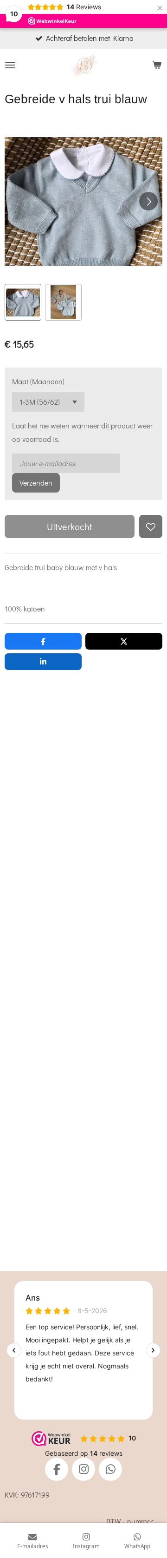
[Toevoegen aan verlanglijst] (150, 526)
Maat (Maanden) (38, 381)
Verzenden (35, 482)
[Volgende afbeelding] (148, 201)
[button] (23, 302)
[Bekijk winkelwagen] (157, 65)
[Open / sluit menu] (10, 65)
